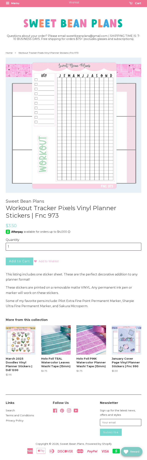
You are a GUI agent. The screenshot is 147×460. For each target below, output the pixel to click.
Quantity (12, 240)
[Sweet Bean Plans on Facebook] (55, 411)
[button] (46, 261)
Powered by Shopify (98, 443)
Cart (137, 3)
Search (10, 410)
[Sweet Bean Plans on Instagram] (69, 411)
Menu (14, 3)
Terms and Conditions (20, 415)
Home (9, 52)
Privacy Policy (14, 420)
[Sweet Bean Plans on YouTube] (76, 411)
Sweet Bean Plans (72, 443)
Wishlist (74, 2)
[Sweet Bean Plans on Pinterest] (62, 411)
